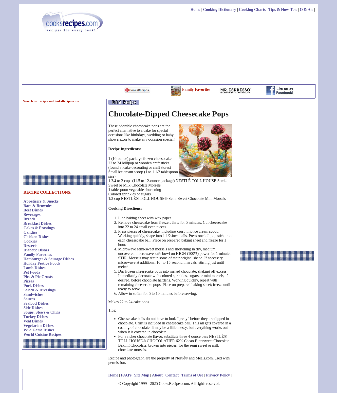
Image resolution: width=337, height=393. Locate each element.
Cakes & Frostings (39, 228)
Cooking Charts (252, 9)
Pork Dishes (33, 285)
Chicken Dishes (36, 237)
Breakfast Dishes (37, 223)
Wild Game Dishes (38, 330)
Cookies (30, 241)
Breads (29, 219)
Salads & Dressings (39, 290)
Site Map (141, 375)
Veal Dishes (33, 321)
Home (195, 9)
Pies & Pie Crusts (38, 277)
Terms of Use (192, 375)
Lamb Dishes (34, 268)
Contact (172, 375)
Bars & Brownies (37, 206)
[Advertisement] (225, 48)
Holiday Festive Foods (41, 263)
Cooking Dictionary (219, 9)
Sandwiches (33, 294)
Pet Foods (31, 272)
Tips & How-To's (282, 9)
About (157, 375)
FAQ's (126, 375)
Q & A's (306, 9)
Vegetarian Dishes (38, 325)
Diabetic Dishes (36, 250)
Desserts (30, 245)
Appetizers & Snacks (40, 201)
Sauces (29, 299)
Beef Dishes (33, 210)
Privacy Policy (218, 375)
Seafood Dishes (36, 303)
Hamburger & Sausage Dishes (48, 259)
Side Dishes (32, 308)
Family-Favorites (37, 254)
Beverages (31, 214)
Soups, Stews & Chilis (41, 312)
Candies (30, 232)
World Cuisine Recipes (42, 334)
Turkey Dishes (35, 317)
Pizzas (28, 281)
